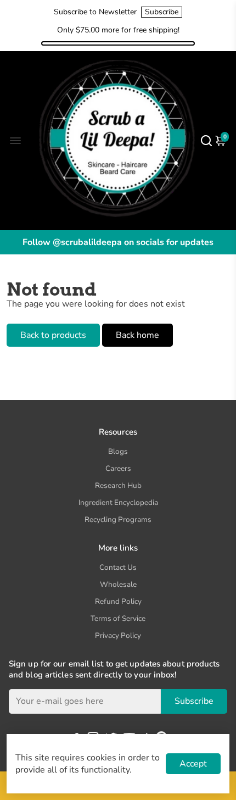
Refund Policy (118, 601)
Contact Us (118, 567)
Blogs (118, 451)
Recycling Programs (118, 519)
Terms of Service (118, 618)
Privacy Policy (118, 635)
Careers (118, 468)
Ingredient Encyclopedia (118, 502)
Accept (193, 764)
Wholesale (118, 584)
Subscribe (161, 12)
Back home (137, 335)
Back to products (53, 335)
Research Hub (118, 485)
